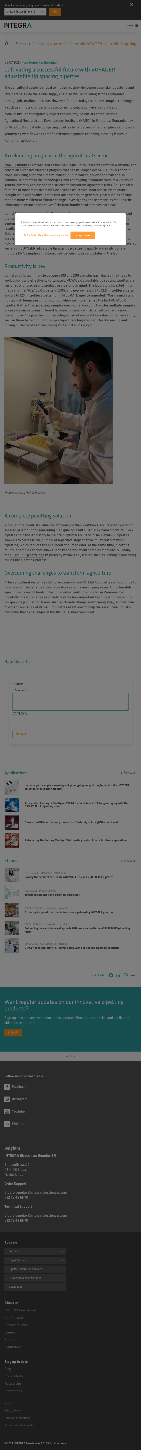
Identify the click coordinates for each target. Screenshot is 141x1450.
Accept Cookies (82, 235)
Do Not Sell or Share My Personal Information (46, 235)
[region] (70, 229)
